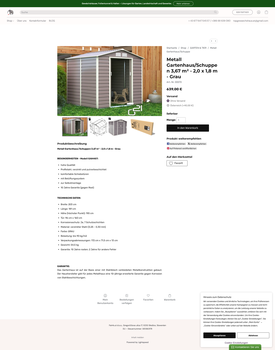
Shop (10, 20)
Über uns (21, 20)
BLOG (52, 20)
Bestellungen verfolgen (127, 301)
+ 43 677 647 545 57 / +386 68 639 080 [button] (209, 20)
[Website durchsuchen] (215, 12)
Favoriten (148, 299)
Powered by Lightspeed (138, 342)
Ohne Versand (177, 100)
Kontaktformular (37, 20)
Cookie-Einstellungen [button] (236, 342)
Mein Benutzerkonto (105, 301)
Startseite (172, 48)
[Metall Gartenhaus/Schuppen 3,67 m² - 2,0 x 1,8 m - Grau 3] (142, 126)
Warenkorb (169, 299)
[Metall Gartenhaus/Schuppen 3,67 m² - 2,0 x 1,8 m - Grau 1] (98, 126)
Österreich (182, 105)
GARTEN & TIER (198, 48)
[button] (183, 3)
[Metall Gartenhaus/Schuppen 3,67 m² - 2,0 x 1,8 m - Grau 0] (75, 126)
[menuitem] (212, 41)
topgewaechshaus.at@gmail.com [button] (250, 20)
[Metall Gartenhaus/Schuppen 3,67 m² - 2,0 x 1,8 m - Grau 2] (118, 126)
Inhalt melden (137, 337)
